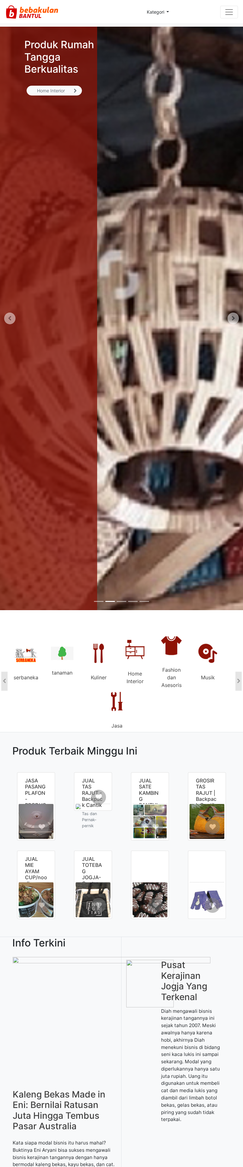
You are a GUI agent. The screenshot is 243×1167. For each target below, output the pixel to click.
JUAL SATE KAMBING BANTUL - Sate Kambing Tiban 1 (149, 801)
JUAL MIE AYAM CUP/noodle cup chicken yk (36, 877)
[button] (9, 318)
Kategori (156, 12)
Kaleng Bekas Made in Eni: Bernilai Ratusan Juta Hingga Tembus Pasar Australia (59, 1110)
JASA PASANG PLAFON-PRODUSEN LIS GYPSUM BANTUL (36, 801)
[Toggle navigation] (229, 12)
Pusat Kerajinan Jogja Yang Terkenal (184, 980)
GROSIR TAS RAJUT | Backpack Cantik (206, 792)
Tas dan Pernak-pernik (89, 819)
